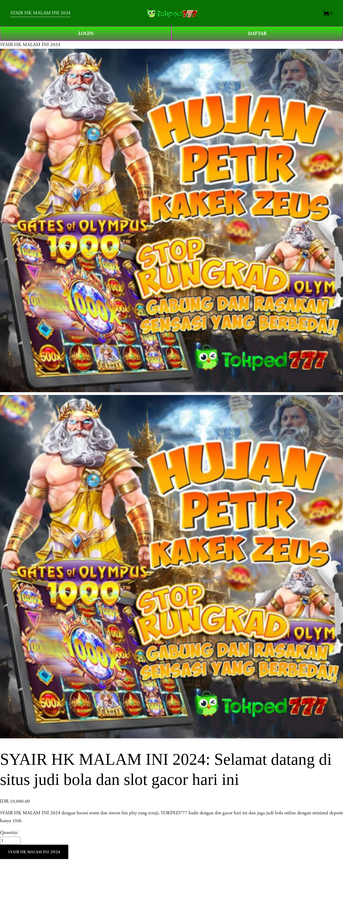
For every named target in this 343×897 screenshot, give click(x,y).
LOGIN (85, 33)
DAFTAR (257, 33)
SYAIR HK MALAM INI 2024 (40, 13)
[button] (34, 852)
